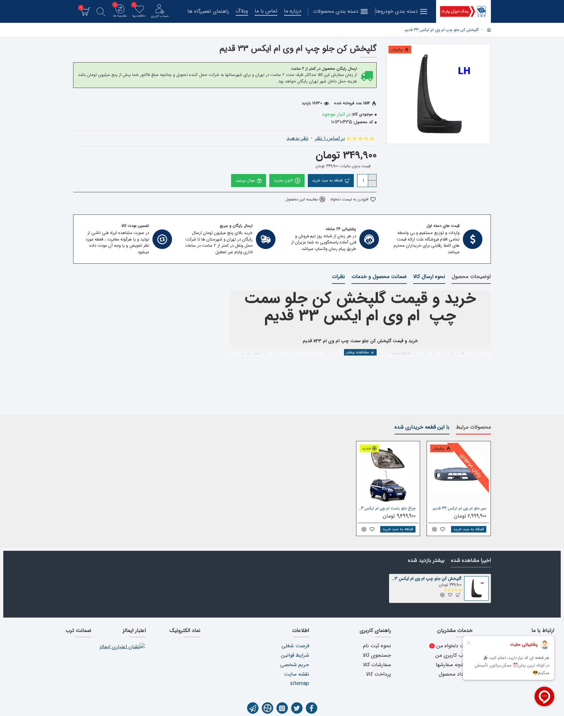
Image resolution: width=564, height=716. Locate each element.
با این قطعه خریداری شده (422, 427)
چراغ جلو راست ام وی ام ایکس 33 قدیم (387, 508)
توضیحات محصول (471, 277)
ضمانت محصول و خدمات (379, 277)
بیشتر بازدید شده (426, 560)
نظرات (338, 277)
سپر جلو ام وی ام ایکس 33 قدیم (459, 508)
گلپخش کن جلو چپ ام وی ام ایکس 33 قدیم (426, 579)
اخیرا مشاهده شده (471, 560)
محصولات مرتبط (473, 427)
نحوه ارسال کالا (429, 277)
